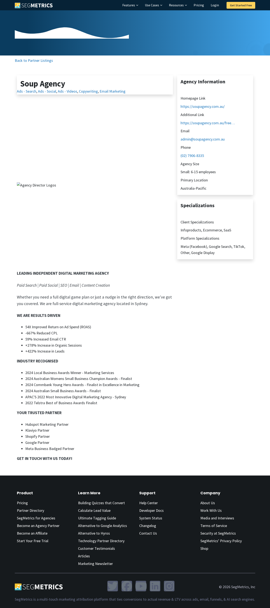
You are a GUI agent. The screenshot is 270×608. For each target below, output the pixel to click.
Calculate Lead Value (94, 510)
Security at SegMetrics (218, 533)
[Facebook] (127, 586)
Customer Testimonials (96, 548)
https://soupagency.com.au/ (203, 106)
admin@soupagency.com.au (203, 139)
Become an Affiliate (32, 533)
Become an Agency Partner (38, 525)
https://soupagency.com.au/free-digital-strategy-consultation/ (208, 122)
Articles (84, 556)
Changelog (147, 525)
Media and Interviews (217, 518)
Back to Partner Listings (34, 60)
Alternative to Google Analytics (102, 525)
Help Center (148, 502)
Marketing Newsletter (95, 563)
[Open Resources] (186, 5)
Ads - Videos (67, 91)
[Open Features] (137, 5)
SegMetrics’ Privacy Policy (221, 540)
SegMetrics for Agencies (36, 518)
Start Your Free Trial (32, 540)
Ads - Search (26, 91)
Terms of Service (213, 525)
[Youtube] (141, 586)
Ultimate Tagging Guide (97, 518)
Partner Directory (30, 510)
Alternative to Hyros (94, 533)
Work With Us (211, 510)
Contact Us (148, 533)
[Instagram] (169, 586)
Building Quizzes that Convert (101, 502)
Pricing (22, 502)
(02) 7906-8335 (192, 155)
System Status (150, 518)
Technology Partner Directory (101, 540)
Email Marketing (113, 91)
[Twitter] (112, 586)
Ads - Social (47, 91)
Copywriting (88, 91)
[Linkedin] (155, 586)
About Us (207, 502)
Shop (204, 548)
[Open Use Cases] (161, 5)
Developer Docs (151, 510)
